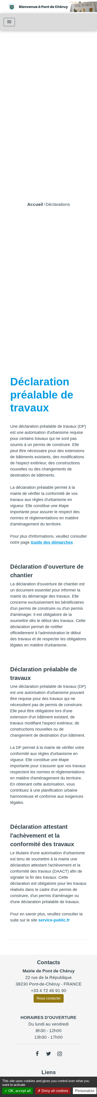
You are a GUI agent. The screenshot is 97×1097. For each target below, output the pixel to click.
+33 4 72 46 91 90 (48, 990)
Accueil (35, 204)
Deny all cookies (54, 1091)
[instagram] (59, 1054)
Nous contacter (49, 998)
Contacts (48, 962)
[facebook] (37, 1054)
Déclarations (58, 204)
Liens (49, 1072)
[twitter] (48, 1054)
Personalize (84, 1091)
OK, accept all (19, 1091)
